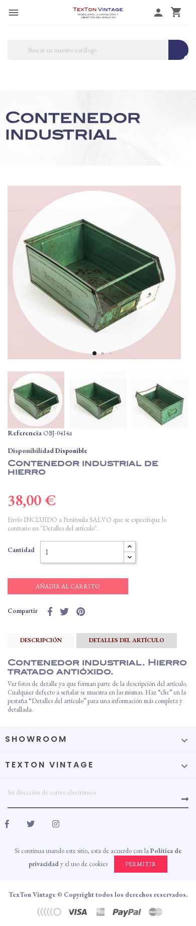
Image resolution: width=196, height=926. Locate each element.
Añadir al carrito (68, 586)
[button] (94, 353)
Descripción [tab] (41, 640)
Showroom (36, 739)
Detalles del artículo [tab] (126, 640)
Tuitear (64, 611)
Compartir (50, 611)
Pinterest (80, 611)
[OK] (184, 799)
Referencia (25, 432)
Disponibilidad (31, 450)
